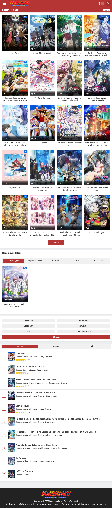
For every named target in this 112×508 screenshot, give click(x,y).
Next (55, 243)
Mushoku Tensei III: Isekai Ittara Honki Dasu (36, 445)
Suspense (98, 261)
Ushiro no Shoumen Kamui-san (30, 366)
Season (82, 320)
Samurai (56, 261)
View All (106, 10)
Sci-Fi (77, 261)
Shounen (48, 357)
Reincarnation (54, 383)
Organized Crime (35, 261)
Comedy (26, 370)
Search (57, 337)
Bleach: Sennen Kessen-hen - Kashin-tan (35, 393)
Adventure (33, 357)
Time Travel (49, 461)
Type (28, 331)
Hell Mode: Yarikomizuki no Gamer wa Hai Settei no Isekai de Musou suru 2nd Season (56, 432)
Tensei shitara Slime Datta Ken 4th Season (36, 380)
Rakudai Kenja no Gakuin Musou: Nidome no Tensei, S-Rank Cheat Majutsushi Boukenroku (58, 419)
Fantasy (41, 357)
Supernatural (42, 370)
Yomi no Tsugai (23, 406)
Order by (82, 331)
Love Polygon (13, 261)
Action (25, 357)
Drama (34, 448)
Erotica (33, 370)
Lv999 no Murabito (24, 471)
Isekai (45, 383)
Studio (28, 326)
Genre (28, 320)
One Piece (21, 353)
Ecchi (40, 448)
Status (82, 326)
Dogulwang (21, 458)
